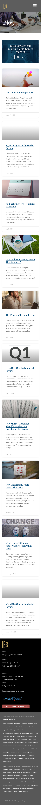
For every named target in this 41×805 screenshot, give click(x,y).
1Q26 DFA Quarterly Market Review (20, 369)
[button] (35, 5)
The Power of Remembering (20, 314)
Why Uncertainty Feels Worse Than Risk (17, 486)
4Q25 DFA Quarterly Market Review (20, 605)
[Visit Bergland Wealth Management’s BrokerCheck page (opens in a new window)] (12, 699)
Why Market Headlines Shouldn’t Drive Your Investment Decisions (17, 426)
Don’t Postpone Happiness (19, 92)
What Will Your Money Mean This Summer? (20, 261)
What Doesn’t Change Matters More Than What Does (19, 545)
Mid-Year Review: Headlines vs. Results (20, 205)
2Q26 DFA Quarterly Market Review (20, 147)
